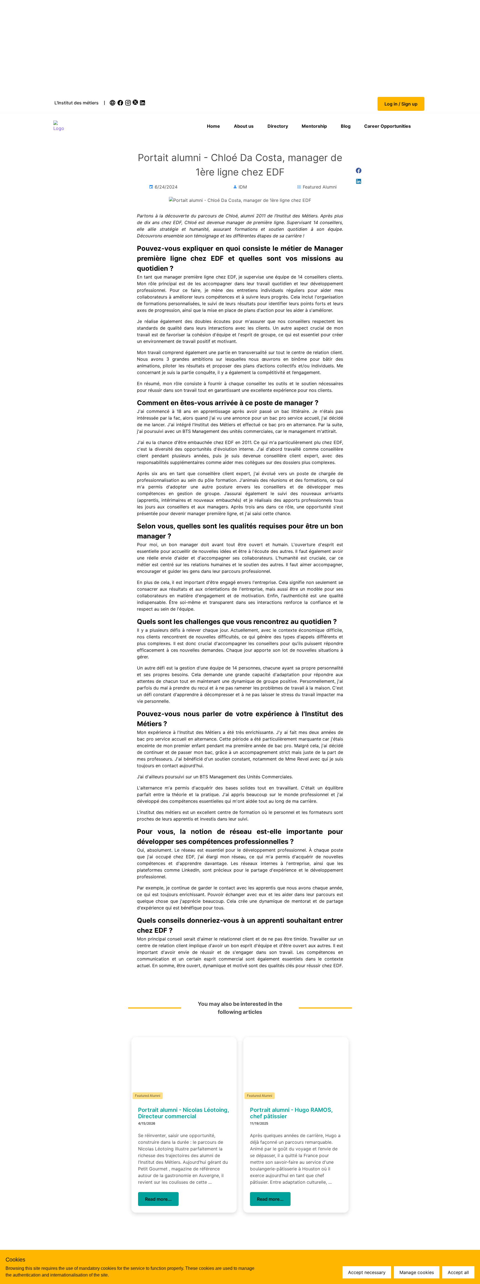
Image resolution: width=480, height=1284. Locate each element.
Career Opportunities (387, 126)
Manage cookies (416, 1272)
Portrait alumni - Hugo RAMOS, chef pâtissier (291, 1113)
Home (213, 126)
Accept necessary (367, 1272)
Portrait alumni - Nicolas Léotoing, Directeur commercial (183, 1113)
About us (244, 126)
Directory (278, 126)
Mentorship (314, 126)
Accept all (458, 1272)
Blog (346, 126)
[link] (113, 102)
